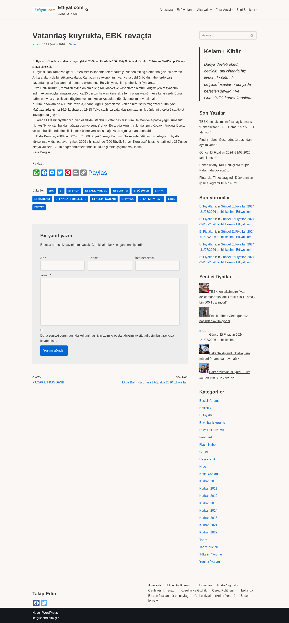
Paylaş (97, 172)
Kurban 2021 (208, 525)
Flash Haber (208, 444)
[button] (86, 9)
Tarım (203, 540)
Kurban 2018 (208, 517)
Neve (36, 612)
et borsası (120, 190)
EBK (51, 190)
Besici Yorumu (209, 400)
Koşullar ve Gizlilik (194, 590)
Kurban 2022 (208, 532)
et (61, 190)
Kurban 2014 (208, 510)
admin (36, 44)
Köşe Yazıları (208, 474)
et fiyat (160, 190)
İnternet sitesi (144, 258)
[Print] (76, 172)
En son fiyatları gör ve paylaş (168, 595)
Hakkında (246, 590)
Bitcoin (245, 595)
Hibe (202, 466)
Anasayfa (166, 9)
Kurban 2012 (208, 495)
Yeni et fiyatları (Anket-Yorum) (214, 595)
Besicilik (205, 408)
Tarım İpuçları (208, 547)
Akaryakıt (203, 9)
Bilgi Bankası (246, 9)
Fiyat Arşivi (223, 9)
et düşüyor (141, 190)
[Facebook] (44, 172)
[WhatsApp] (36, 172)
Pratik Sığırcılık (227, 585)
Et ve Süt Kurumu (211, 430)
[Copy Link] (83, 172)
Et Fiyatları (184, 9)
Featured (205, 437)
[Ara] (252, 35)
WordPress (50, 612)
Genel (72, 44)
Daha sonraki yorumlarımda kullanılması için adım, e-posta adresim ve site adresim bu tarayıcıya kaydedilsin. (107, 338)
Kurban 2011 (208, 488)
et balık (73, 190)
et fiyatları (42, 199)
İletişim (153, 601)
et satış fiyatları (151, 199)
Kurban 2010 (208, 481)
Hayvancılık (207, 459)
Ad (43, 258)
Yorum (45, 275)
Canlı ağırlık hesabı (161, 590)
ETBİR (171, 199)
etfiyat (39, 207)
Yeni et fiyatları (209, 561)
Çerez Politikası (223, 590)
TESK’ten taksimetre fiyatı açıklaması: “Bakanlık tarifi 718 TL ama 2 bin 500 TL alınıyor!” (227, 127)
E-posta (94, 258)
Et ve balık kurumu (212, 422)
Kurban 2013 (208, 503)
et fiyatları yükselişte (71, 199)
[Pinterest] (68, 172)
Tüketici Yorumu (210, 554)
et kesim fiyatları (104, 199)
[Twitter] (60, 172)
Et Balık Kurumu (96, 190)
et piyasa (127, 199)
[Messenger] (52, 172)
